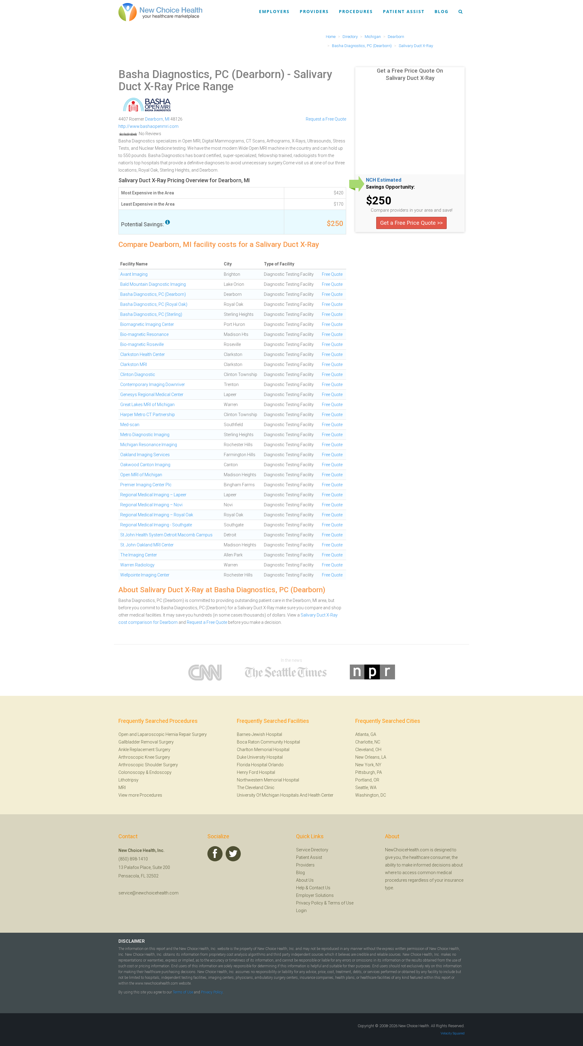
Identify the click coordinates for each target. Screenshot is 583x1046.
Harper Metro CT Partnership (147, 414)
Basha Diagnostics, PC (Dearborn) (201, 74)
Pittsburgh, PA (368, 772)
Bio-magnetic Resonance (144, 334)
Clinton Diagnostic (137, 374)
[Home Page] (160, 11)
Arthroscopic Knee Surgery (144, 757)
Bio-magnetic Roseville (142, 344)
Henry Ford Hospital (256, 772)
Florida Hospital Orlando (260, 764)
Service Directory (312, 849)
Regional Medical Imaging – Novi (151, 504)
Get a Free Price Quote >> (411, 223)
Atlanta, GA (365, 734)
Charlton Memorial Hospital (263, 749)
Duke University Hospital (260, 757)
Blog (441, 11)
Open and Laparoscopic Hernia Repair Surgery (162, 734)
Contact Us (319, 887)
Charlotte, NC (367, 742)
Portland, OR (367, 780)
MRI (122, 787)
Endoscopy (160, 772)
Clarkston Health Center (142, 354)
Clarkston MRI (133, 364)
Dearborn (154, 119)
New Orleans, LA (370, 757)
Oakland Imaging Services (145, 454)
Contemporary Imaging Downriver (152, 384)
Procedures (356, 11)
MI (167, 119)
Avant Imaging (134, 274)
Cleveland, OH (368, 749)
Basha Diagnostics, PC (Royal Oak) (153, 304)
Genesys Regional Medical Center (151, 394)
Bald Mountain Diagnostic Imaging (153, 284)
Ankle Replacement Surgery (144, 749)
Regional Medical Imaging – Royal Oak (156, 514)
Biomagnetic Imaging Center (147, 324)
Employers (274, 11)
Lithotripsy (128, 780)
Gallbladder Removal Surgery (146, 742)
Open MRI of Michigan (141, 474)
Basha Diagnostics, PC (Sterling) (151, 314)
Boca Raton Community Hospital (268, 742)
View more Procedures (140, 795)
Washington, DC (370, 795)
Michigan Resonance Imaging (148, 444)
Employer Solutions (315, 895)
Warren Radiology (137, 564)
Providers (314, 11)
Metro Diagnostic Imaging (144, 434)
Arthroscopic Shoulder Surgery (148, 764)
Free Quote (332, 274)
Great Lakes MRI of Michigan (147, 404)
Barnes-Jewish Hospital (259, 734)
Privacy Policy (309, 903)
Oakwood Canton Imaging (145, 464)
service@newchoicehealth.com (148, 892)
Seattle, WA (366, 787)
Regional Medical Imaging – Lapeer (153, 494)
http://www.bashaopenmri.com (148, 126)
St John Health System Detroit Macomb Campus (166, 534)
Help (300, 887)
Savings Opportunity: (390, 187)
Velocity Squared (453, 1033)
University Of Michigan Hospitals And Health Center (285, 795)
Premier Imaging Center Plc (146, 484)
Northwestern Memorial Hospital (268, 780)
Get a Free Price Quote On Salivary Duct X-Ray (410, 74)
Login (301, 910)
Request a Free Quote (326, 119)
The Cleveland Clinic (255, 787)
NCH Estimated (383, 180)
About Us (305, 880)
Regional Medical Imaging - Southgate (156, 524)
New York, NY (368, 764)
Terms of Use (340, 903)
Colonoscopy (131, 772)
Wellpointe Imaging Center (144, 575)
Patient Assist (403, 11)
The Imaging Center (138, 554)
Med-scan (129, 424)
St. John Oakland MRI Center (147, 544)
